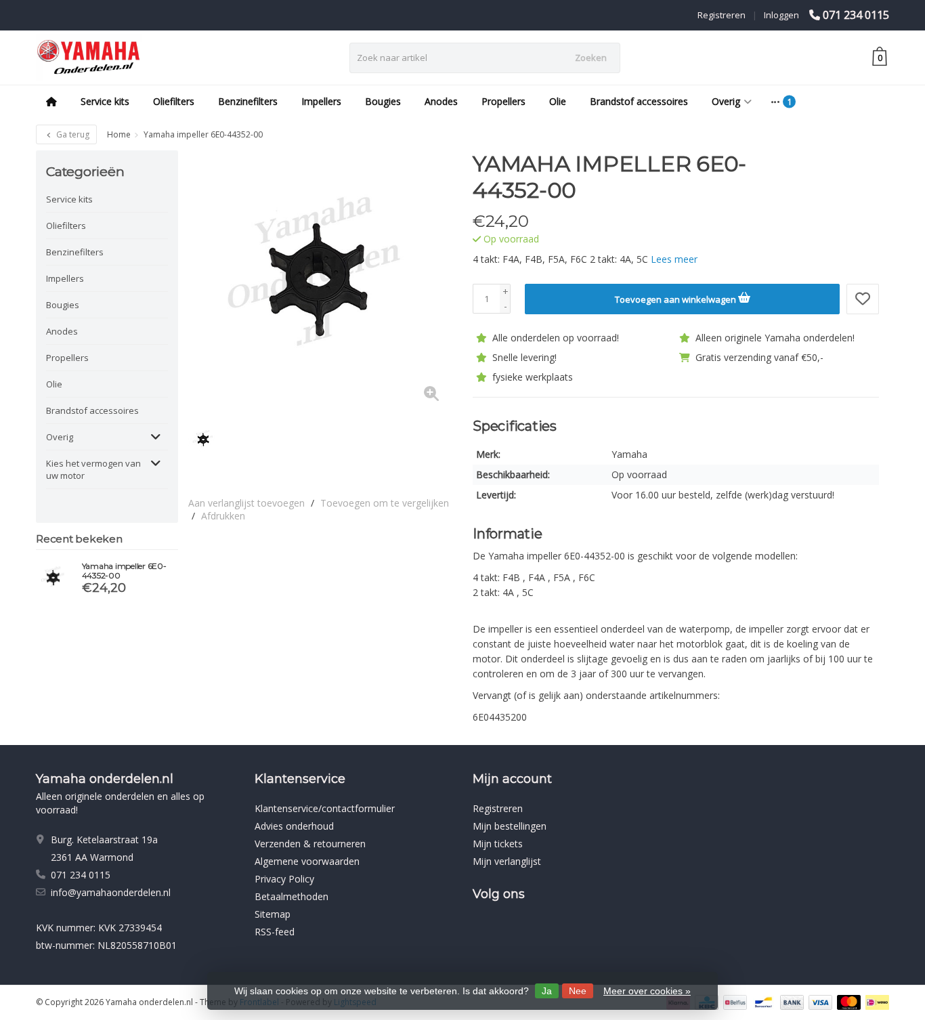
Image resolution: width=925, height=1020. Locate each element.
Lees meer (674, 259)
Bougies (383, 101)
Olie (557, 101)
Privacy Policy (284, 878)
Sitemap (273, 914)
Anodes (441, 101)
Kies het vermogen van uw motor (93, 469)
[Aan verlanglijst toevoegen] (862, 299)
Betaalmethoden (291, 896)
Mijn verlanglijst (507, 861)
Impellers (321, 101)
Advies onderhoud (294, 826)
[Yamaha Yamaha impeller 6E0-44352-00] (54, 578)
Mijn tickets (498, 843)
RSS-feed (275, 931)
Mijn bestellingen (509, 826)
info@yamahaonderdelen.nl (111, 892)
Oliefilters (173, 101)
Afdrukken (223, 515)
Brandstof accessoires (639, 101)
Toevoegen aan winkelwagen (676, 299)
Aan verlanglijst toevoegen (246, 502)
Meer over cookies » (647, 990)
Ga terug (71, 134)
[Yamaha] (853, 170)
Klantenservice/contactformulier (325, 808)
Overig (726, 101)
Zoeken (591, 57)
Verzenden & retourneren (310, 843)
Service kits (105, 101)
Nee (577, 990)
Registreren (721, 15)
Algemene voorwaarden (307, 861)
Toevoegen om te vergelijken (384, 502)
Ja (547, 990)
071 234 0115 (856, 14)
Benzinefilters (248, 101)
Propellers (503, 101)
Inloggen (781, 15)
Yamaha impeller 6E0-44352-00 (124, 570)
